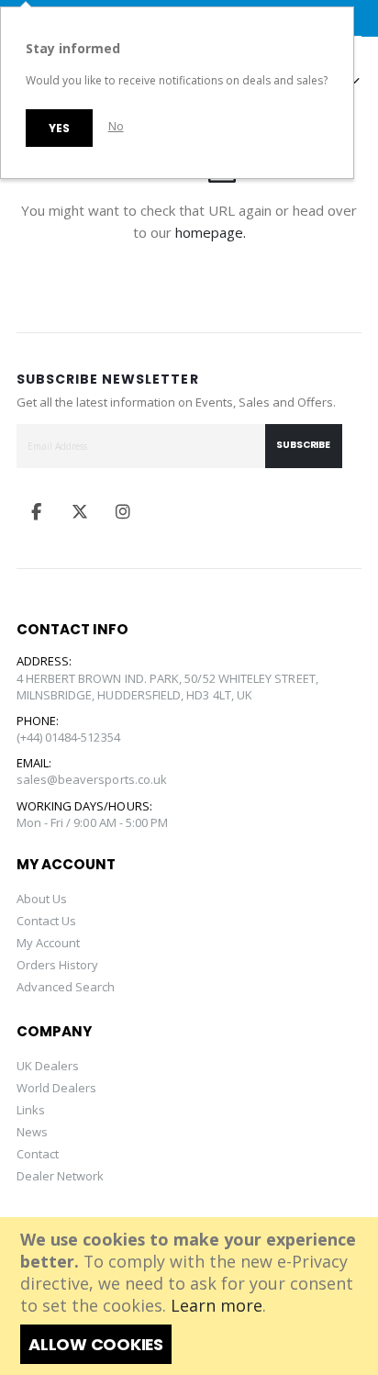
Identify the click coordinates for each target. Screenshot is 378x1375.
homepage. (210, 232)
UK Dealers (48, 1065)
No (116, 126)
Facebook (36, 511)
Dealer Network (61, 1176)
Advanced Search (66, 986)
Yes (59, 128)
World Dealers (57, 1087)
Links (31, 1109)
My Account (49, 942)
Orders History (58, 964)
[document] (190, 1296)
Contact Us (47, 920)
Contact (38, 1154)
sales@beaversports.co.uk (92, 779)
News (32, 1131)
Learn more (216, 1305)
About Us (42, 898)
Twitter (79, 511)
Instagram (123, 511)
